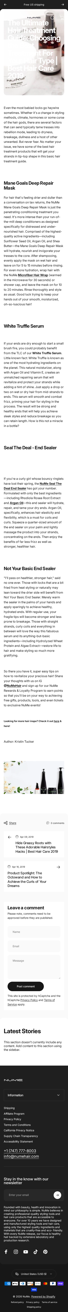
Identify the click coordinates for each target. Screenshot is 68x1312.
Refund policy (17, 1302)
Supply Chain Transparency (21, 1136)
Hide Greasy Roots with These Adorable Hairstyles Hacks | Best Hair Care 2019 (36, 847)
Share (12, 822)
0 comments (57, 823)
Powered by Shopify (43, 1296)
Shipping (9, 1108)
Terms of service (49, 1302)
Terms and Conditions (17, 1124)
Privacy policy (32, 1302)
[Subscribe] (57, 1195)
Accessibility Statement (18, 1141)
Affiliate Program (14, 1113)
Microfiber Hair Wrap (33, 275)
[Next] (63, 4)
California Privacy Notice (19, 1130)
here (56, 721)
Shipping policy (34, 1307)
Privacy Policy (29, 1000)
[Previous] (5, 4)
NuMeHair (14, 686)
